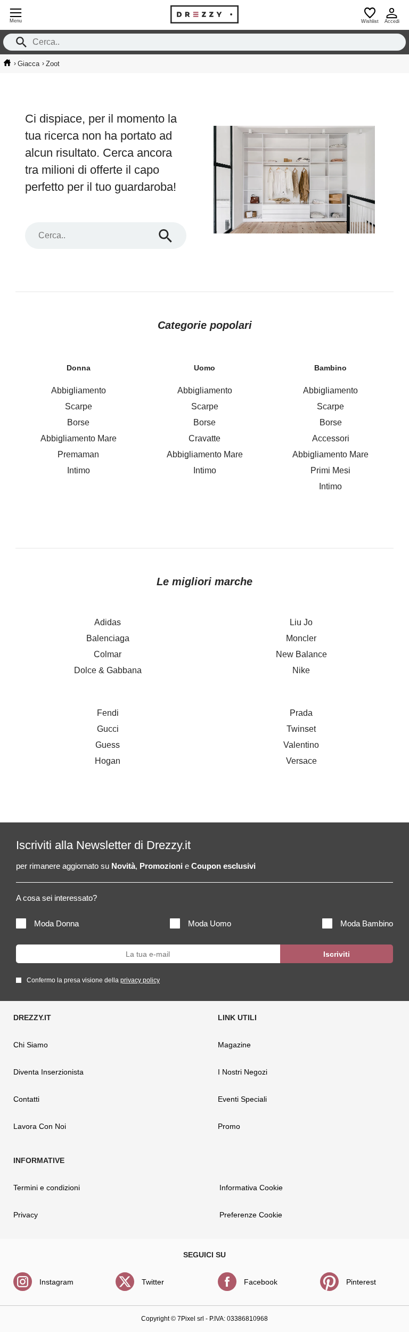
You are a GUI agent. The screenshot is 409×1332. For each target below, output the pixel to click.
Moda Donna (56, 923)
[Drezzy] (204, 14)
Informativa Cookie (251, 1187)
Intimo (78, 470)
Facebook (260, 1282)
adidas (107, 622)
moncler (301, 638)
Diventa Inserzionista (48, 1072)
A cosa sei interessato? (56, 897)
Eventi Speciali (242, 1099)
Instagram (56, 1282)
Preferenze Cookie (250, 1214)
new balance (301, 654)
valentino (301, 744)
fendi (108, 712)
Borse (78, 422)
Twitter (153, 1282)
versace (301, 760)
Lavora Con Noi (39, 1126)
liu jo (301, 622)
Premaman (78, 454)
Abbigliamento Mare (78, 438)
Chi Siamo (30, 1044)
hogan (107, 760)
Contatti (26, 1099)
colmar (107, 654)
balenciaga (107, 638)
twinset (301, 728)
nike (301, 670)
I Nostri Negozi (242, 1072)
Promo (229, 1126)
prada (301, 712)
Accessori (330, 438)
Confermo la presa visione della (93, 980)
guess (107, 744)
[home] (7, 63)
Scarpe (78, 406)
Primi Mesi (330, 470)
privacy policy (140, 980)
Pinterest (361, 1282)
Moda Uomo (209, 923)
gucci (108, 728)
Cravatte (204, 438)
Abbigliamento (78, 390)
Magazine (234, 1044)
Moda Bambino (366, 923)
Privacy (25, 1214)
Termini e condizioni (46, 1187)
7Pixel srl (190, 1318)
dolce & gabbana (108, 670)
